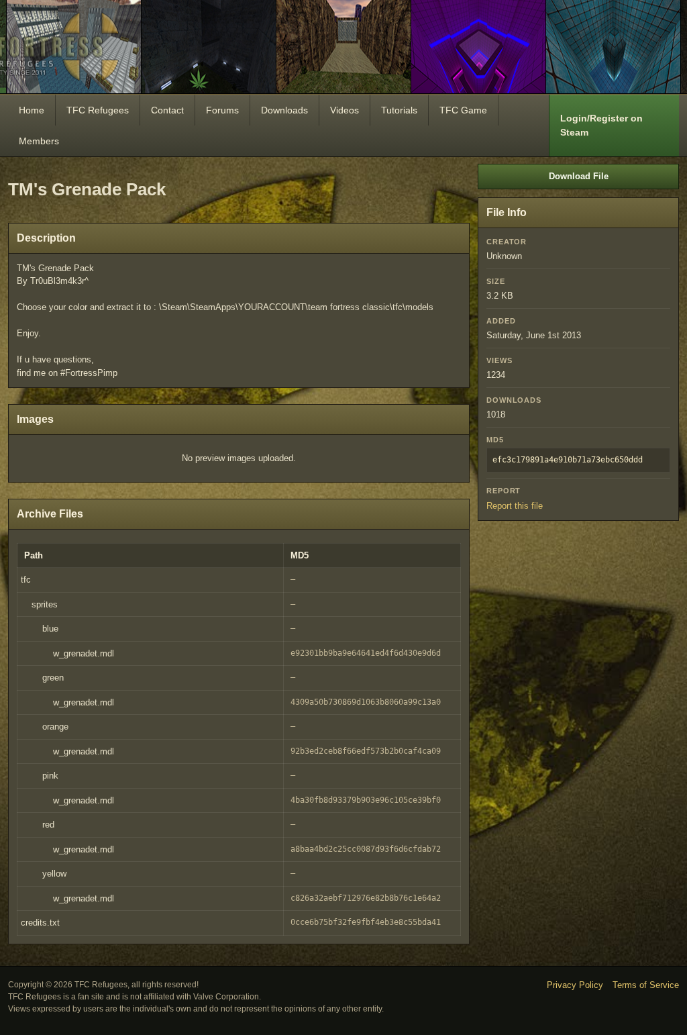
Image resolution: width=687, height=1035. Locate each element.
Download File (579, 176)
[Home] (343, 46)
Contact (167, 110)
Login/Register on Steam (601, 125)
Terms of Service (646, 985)
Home (31, 110)
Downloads (284, 110)
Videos (344, 110)
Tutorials (399, 110)
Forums (222, 110)
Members (39, 141)
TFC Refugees (97, 110)
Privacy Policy (575, 985)
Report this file (514, 506)
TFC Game (463, 110)
